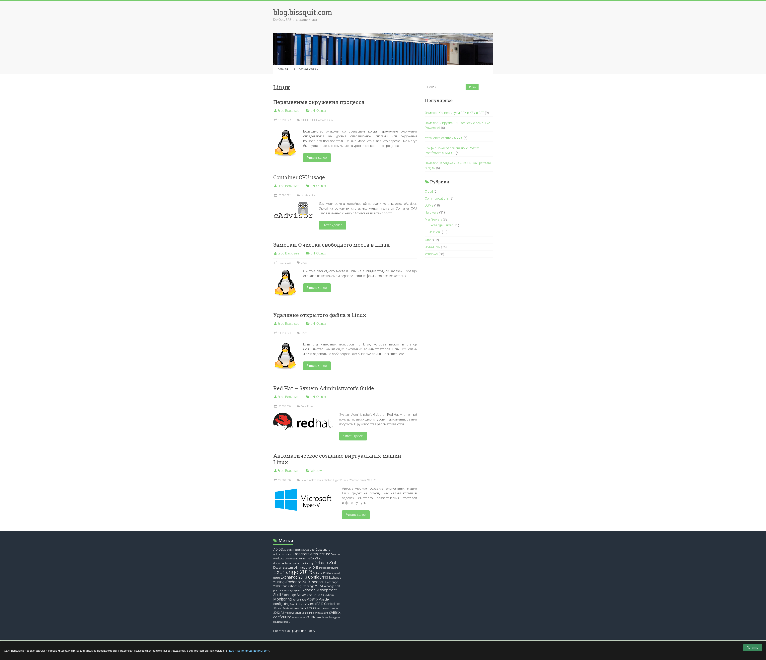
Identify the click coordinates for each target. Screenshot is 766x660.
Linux (330, 120)
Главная (282, 69)
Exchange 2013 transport (305, 582)
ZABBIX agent (321, 613)
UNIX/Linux (318, 111)
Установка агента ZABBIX (444, 138)
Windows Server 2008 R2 (303, 608)
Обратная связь (306, 69)
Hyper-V (337, 480)
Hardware (431, 212)
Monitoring (282, 599)
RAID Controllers (328, 604)
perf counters (299, 599)
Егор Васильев (288, 111)
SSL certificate (281, 608)
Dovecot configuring (328, 568)
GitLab (324, 595)
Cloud (429, 191)
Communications (437, 198)
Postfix (312, 599)
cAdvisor (305, 195)
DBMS (429, 205)
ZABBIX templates (317, 617)
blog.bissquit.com (302, 12)
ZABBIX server (298, 617)
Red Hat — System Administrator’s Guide (323, 388)
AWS (306, 549)
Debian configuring (303, 563)
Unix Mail (435, 232)
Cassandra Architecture (311, 554)
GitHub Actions (318, 120)
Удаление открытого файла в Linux (319, 315)
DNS (316, 567)
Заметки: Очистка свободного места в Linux (331, 244)
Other (428, 240)
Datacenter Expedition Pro (297, 558)
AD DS (278, 549)
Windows (317, 471)
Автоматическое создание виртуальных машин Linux (337, 458)
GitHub (305, 120)
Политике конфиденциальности (248, 650)
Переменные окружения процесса (319, 102)
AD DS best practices (293, 550)
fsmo (309, 595)
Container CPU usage (299, 177)
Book (303, 406)
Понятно (752, 647)
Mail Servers (433, 219)
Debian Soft (325, 563)
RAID (313, 604)
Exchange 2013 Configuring (304, 577)
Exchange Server (441, 225)
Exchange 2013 (292, 572)
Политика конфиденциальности (294, 630)
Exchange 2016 (312, 586)
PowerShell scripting (300, 604)
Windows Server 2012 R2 (362, 480)
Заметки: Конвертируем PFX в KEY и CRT (454, 113)
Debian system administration (316, 480)
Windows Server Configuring (299, 613)
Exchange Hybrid (292, 590)
